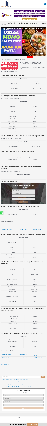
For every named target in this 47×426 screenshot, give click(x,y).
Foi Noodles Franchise (37, 229)
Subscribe (30, 56)
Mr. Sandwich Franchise (23, 229)
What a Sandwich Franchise (7, 229)
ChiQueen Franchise (5, 357)
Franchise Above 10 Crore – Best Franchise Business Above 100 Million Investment (17, 386)
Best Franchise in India (5, 364)
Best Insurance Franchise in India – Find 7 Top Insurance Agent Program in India (16, 381)
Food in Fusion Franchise (6, 354)
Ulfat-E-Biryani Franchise (37, 357)
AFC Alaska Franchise (23, 354)
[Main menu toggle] (45, 4)
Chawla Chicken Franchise (23, 357)
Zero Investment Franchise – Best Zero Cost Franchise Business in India (15, 384)
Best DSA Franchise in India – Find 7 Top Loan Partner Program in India (15, 379)
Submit (23, 201)
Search (3, 374)
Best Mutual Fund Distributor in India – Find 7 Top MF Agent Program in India (16, 382)
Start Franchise (32, 424)
